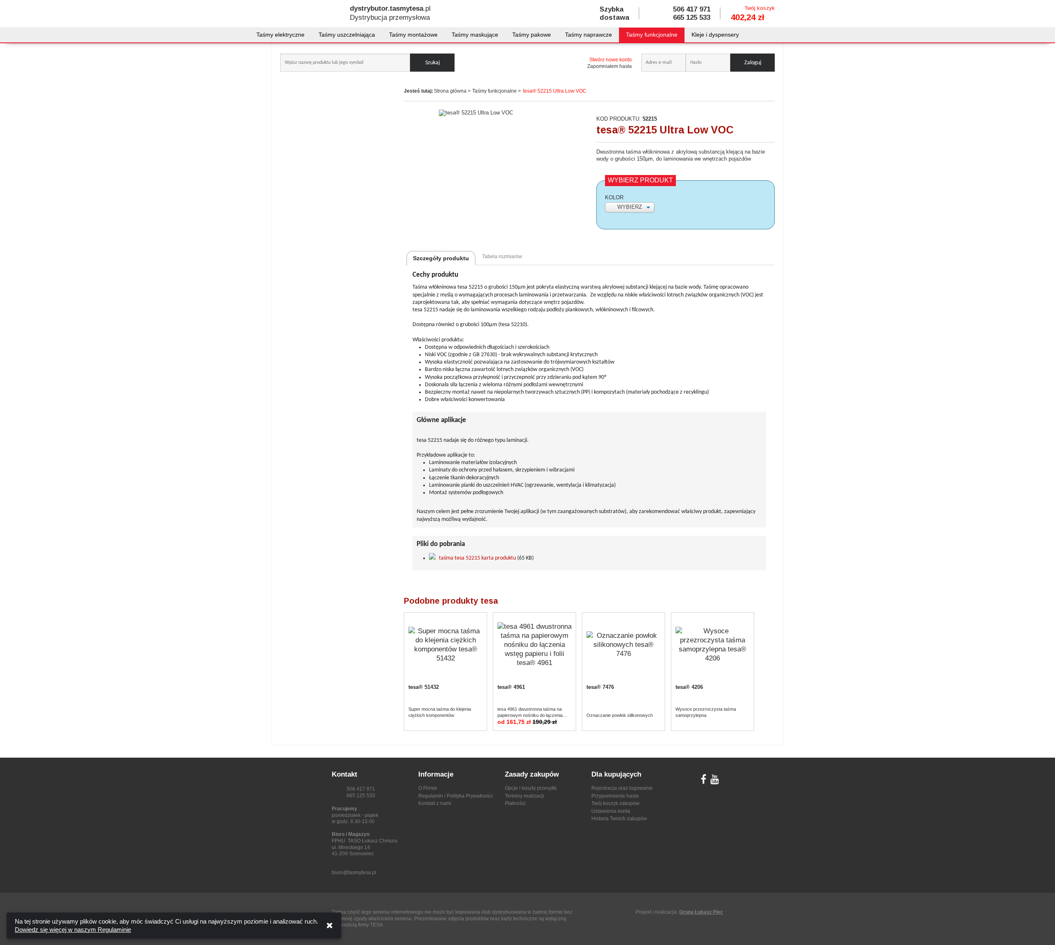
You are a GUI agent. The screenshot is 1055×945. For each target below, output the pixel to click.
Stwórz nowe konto (610, 60)
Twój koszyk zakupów (615, 803)
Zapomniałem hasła (609, 66)
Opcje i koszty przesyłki (531, 788)
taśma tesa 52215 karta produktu (477, 558)
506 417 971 (691, 9)
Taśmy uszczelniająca (347, 34)
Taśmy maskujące (475, 34)
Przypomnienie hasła (615, 796)
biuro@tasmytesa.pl (354, 872)
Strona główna (450, 91)
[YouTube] (714, 781)
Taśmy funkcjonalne (652, 34)
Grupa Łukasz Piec (701, 912)
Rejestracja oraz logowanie (622, 788)
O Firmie (427, 788)
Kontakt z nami (434, 803)
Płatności (515, 803)
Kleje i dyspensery (715, 34)
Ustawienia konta (610, 811)
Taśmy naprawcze (588, 34)
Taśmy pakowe (531, 34)
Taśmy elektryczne (280, 34)
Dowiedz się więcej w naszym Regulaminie (73, 929)
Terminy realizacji (524, 796)
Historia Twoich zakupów (619, 818)
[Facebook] (703, 781)
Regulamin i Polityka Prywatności (455, 796)
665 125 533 (691, 17)
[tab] (441, 258)
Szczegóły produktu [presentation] (441, 258)
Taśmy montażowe (413, 34)
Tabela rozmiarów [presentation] (502, 256)
